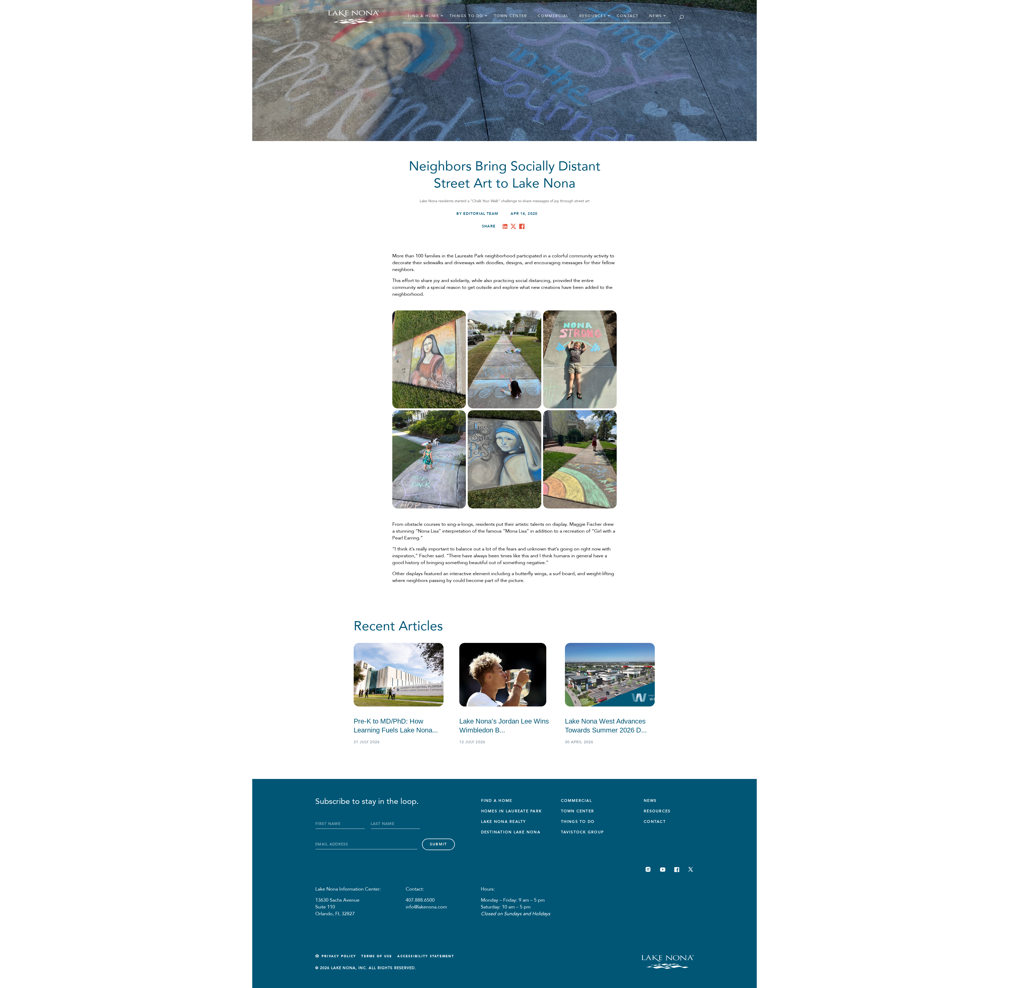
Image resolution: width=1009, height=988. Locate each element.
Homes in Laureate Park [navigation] (511, 811)
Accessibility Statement (425, 956)
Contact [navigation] (628, 15)
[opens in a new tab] (506, 227)
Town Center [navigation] (510, 15)
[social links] (648, 869)
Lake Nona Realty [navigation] (503, 821)
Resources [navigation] (592, 15)
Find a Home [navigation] (423, 15)
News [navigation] (655, 15)
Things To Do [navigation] (578, 821)
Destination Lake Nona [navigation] (510, 832)
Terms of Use (376, 956)
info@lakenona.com (426, 907)
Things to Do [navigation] (466, 15)
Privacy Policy (339, 956)
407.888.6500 (420, 900)
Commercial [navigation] (553, 15)
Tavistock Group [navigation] (582, 832)
